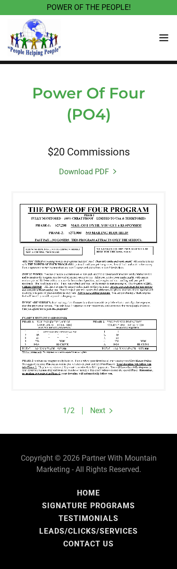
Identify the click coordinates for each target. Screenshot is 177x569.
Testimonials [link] (88, 518)
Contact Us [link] (88, 543)
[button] (163, 37)
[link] (34, 38)
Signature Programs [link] (88, 505)
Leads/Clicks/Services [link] (88, 531)
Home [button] (88, 492)
